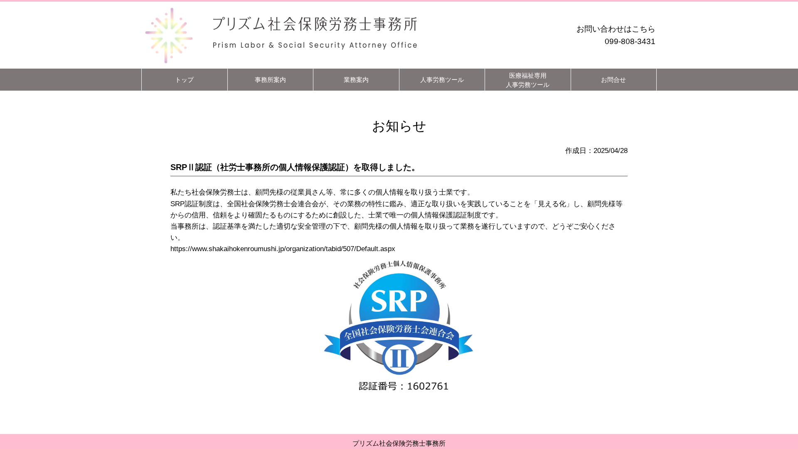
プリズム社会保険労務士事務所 (399, 443)
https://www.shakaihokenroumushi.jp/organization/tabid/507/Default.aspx (282, 249)
